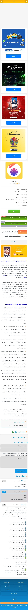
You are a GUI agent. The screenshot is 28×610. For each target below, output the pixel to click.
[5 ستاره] (13, 183)
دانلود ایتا (21, 586)
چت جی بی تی (21, 582)
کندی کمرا (10, 275)
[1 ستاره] (19, 183)
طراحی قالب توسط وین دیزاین (13, 603)
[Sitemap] (16, 599)
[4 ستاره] (14, 183)
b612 (6, 275)
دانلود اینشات (7, 582)
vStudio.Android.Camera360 (13, 200)
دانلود (13, 56)
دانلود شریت (7, 586)
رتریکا (14, 275)
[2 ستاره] (17, 183)
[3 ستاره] (16, 183)
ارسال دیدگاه (20, 471)
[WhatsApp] (13, 432)
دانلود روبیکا (14, 593)
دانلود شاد (21, 589)
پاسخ (3, 491)
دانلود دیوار (7, 589)
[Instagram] (13, 599)
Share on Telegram (16, 432)
